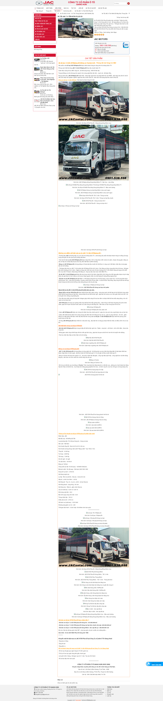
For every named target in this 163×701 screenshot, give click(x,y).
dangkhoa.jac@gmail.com (42, 694)
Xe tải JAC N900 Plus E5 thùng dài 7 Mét (76, 633)
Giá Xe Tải (38, 18)
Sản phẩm (58, 8)
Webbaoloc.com (91, 700)
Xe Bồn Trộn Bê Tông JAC (43, 23)
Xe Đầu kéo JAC (40, 37)
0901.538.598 (105, 45)
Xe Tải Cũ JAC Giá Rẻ (41, 29)
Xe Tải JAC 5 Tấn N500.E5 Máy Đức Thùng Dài (114, 13)
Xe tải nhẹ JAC (39, 34)
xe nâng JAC (39, 26)
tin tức (73, 8)
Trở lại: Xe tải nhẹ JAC (123, 17)
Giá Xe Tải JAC (102, 8)
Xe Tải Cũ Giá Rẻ (91, 8)
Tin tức (109, 692)
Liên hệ (81, 8)
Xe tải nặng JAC (40, 31)
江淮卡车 (37, 39)
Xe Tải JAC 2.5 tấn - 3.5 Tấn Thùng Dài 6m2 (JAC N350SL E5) (77, 13)
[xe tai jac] (45, 3)
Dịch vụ (66, 8)
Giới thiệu (49, 8)
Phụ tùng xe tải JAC (41, 21)
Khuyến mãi (110, 694)
